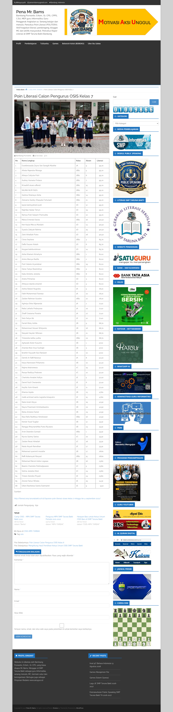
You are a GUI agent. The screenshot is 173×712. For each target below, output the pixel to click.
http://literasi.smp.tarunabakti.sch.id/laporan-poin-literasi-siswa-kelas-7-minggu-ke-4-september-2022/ (57, 498)
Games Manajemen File (99, 672)
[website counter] (133, 109)
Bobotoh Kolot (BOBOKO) (73, 43)
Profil (18, 43)
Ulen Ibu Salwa (94, 43)
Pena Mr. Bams (30, 11)
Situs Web (18, 613)
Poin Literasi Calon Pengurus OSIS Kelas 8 (46, 543)
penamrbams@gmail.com (38, 2)
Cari (115, 97)
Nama (17, 589)
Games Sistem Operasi (99, 678)
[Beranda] (26, 89)
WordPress (79, 708)
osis (22, 534)
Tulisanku (44, 43)
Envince (55, 708)
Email (17, 601)
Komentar (19, 560)
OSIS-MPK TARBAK (32, 531)
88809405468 (21, 2)
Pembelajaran (31, 43)
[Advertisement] (86, 66)
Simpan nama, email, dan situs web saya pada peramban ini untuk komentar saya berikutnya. (53, 629)
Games (55, 43)
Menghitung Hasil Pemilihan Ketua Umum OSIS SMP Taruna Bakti (55, 546)
